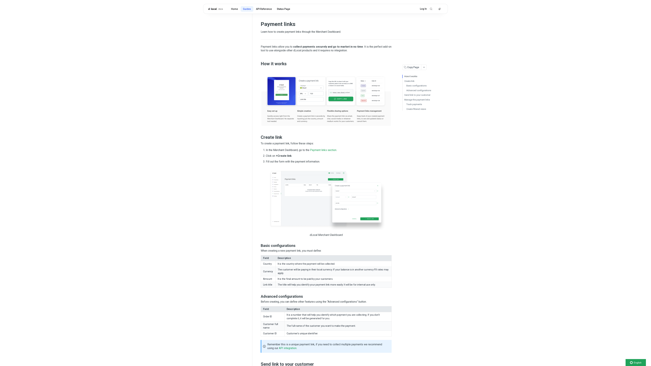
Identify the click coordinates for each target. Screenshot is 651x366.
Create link (409, 81)
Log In (423, 8)
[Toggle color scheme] (439, 9)
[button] (326, 98)
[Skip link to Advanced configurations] (258, 296)
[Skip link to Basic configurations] (258, 245)
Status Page (283, 9)
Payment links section (323, 150)
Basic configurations (416, 85)
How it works (410, 76)
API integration (288, 348)
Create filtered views (416, 109)
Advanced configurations (418, 90)
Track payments (414, 104)
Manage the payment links (417, 99)
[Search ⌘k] (431, 9)
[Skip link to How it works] (258, 63)
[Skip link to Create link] (258, 137)
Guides (247, 9)
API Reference (264, 9)
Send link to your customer (417, 95)
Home (234, 9)
